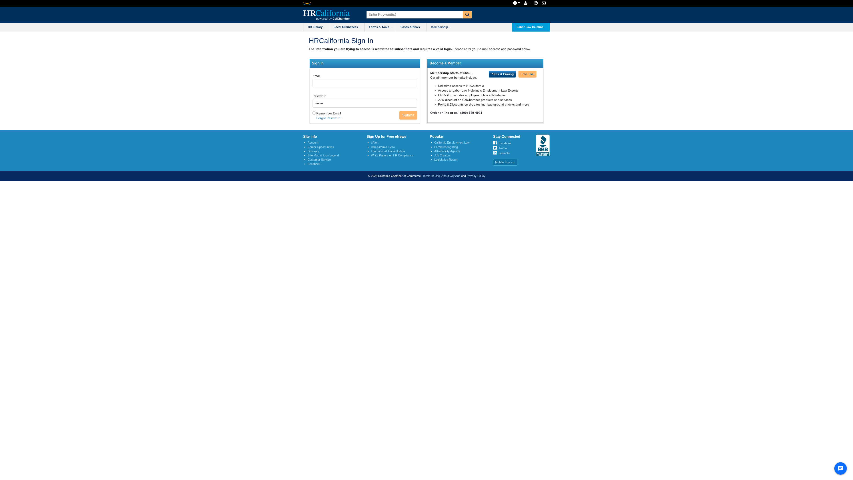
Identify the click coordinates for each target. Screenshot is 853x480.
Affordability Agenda (447, 151)
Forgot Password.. (329, 118)
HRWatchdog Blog (446, 147)
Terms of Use (431, 176)
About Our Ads (450, 176)
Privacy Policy (476, 176)
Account (313, 142)
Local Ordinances (346, 27)
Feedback (314, 164)
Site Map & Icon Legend (323, 155)
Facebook (505, 143)
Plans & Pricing (502, 74)
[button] (467, 14)
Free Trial (527, 74)
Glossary (313, 151)
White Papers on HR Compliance (392, 155)
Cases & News (410, 27)
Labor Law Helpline (530, 27)
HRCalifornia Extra (383, 147)
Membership (439, 27)
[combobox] (414, 14)
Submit (408, 115)
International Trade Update (388, 151)
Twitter (503, 148)
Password (319, 96)
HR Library (315, 27)
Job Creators (442, 155)
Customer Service (319, 159)
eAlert (375, 142)
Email (316, 76)
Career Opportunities (321, 147)
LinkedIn (504, 153)
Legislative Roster (445, 159)
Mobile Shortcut (505, 162)
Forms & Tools (379, 27)
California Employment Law (451, 142)
